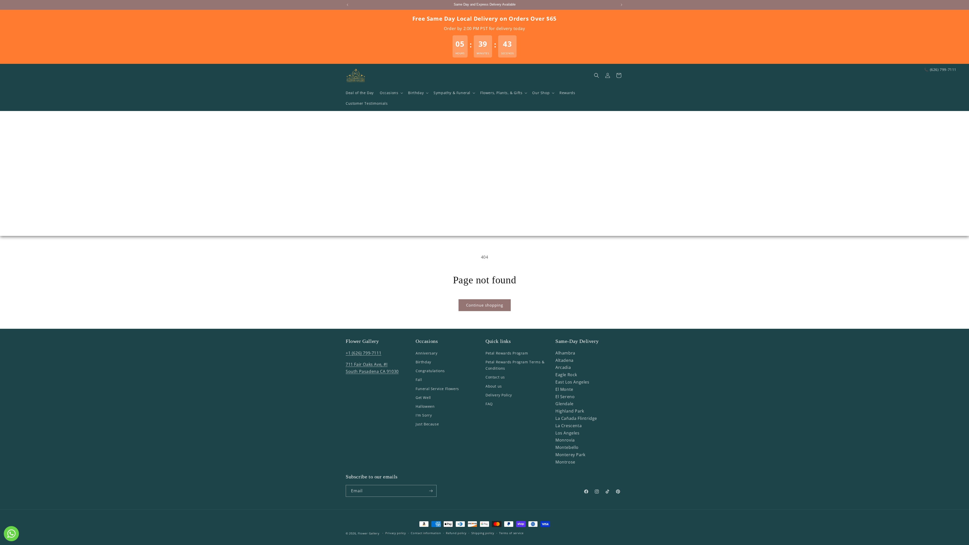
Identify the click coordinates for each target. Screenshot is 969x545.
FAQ (489, 403)
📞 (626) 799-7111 (940, 69)
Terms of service (511, 533)
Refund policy (456, 533)
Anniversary (427, 353)
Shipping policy (482, 533)
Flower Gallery (369, 533)
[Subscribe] (430, 491)
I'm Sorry (424, 415)
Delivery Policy (499, 395)
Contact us (495, 377)
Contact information (426, 533)
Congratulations (430, 370)
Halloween (425, 406)
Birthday (423, 362)
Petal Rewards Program (507, 353)
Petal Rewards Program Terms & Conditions (515, 365)
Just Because (427, 424)
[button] (391, 93)
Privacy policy (395, 533)
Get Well (423, 397)
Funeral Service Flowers (437, 388)
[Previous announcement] (347, 5)
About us (494, 386)
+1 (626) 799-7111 (363, 353)
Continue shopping (484, 305)
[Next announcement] (621, 5)
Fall (419, 379)
